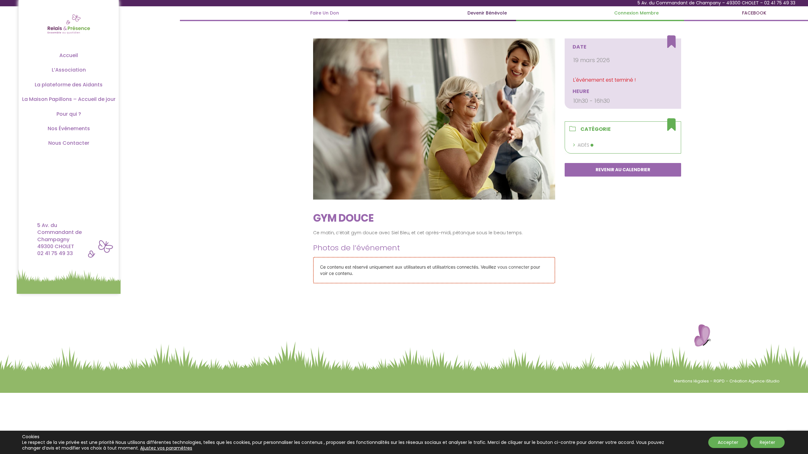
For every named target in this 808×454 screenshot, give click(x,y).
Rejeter (767, 442)
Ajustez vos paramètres (166, 448)
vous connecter (513, 267)
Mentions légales (692, 381)
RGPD (720, 381)
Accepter (728, 442)
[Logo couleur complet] (69, 13)
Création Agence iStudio (754, 381)
